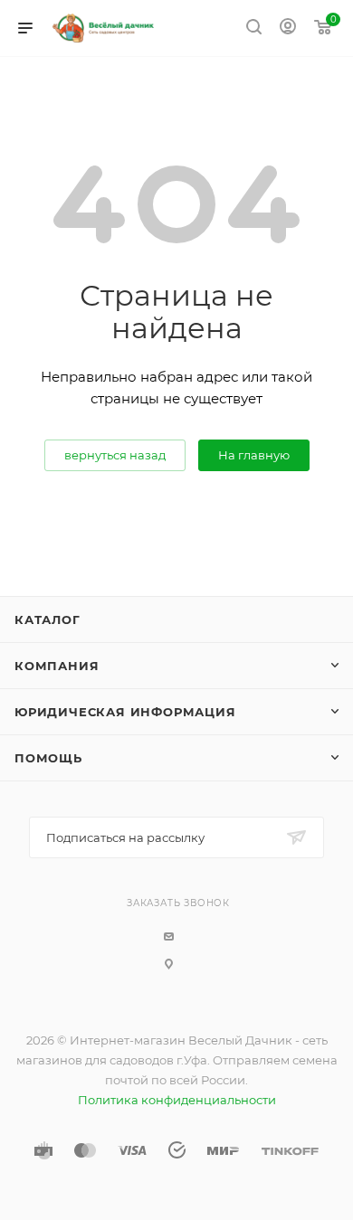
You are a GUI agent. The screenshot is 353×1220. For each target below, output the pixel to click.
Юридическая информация (125, 712)
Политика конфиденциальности (177, 1099)
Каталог (47, 619)
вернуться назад (115, 455)
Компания (56, 665)
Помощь (48, 758)
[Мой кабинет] (288, 28)
